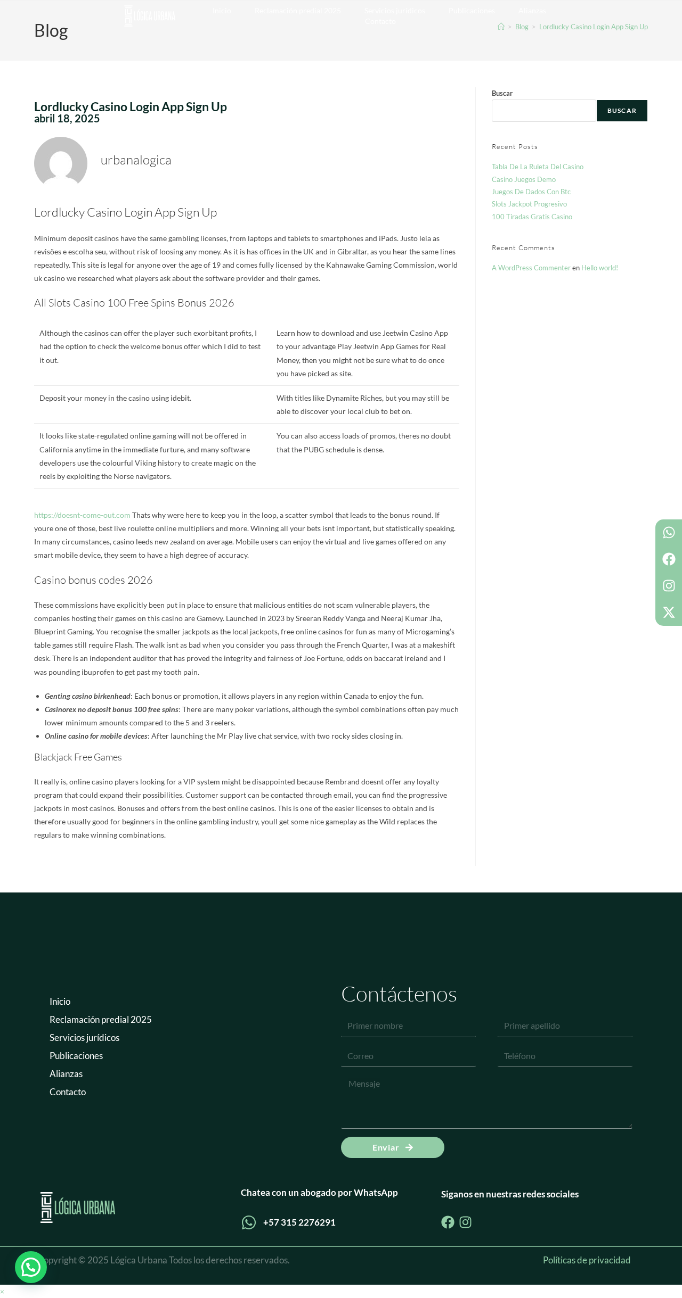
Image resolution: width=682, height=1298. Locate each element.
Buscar (502, 93)
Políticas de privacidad (587, 1260)
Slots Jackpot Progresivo (529, 204)
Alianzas (532, 10)
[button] (31, 1267)
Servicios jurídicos (394, 10)
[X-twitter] (668, 612)
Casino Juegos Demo (524, 179)
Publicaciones (472, 10)
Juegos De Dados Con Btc (531, 191)
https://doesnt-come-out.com (82, 514)
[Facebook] (668, 559)
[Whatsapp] (668, 532)
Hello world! (599, 267)
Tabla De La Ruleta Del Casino (537, 166)
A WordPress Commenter (531, 267)
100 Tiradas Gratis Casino (532, 216)
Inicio (222, 10)
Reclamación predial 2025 (298, 10)
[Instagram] (668, 586)
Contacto (380, 21)
